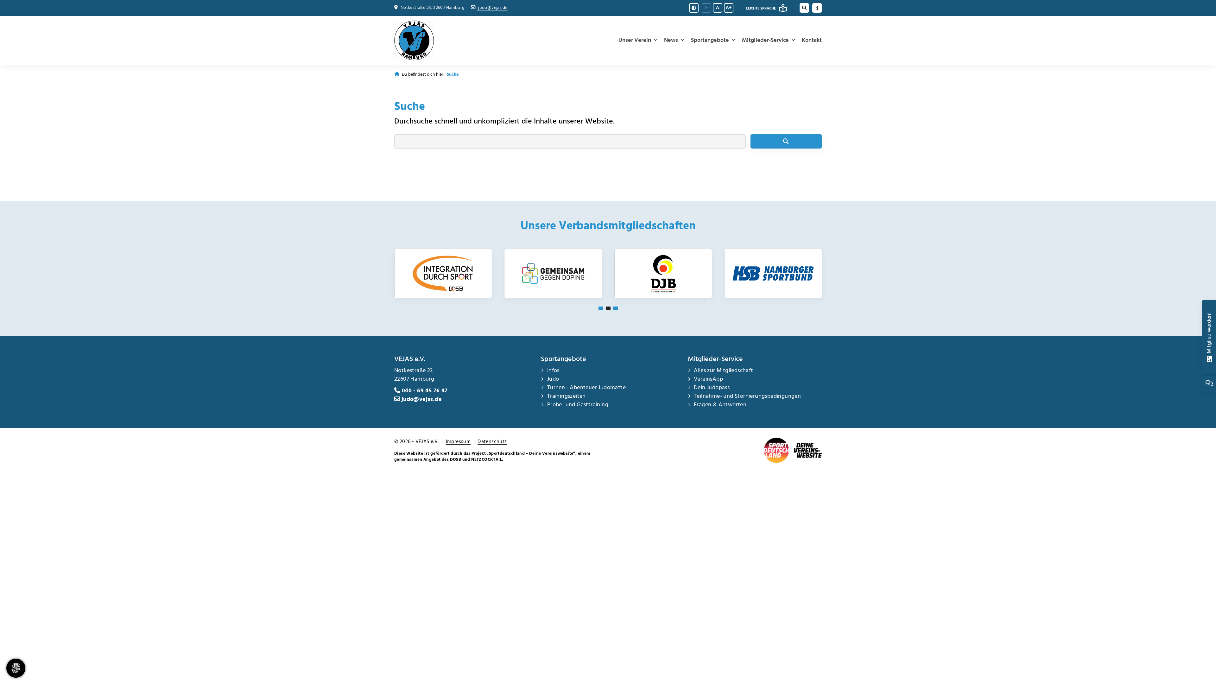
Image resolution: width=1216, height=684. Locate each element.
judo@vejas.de (492, 7)
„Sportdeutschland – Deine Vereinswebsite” (531, 453)
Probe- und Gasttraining (577, 404)
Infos (553, 370)
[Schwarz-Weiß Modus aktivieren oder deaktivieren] (694, 8)
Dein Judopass (712, 387)
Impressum (458, 442)
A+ (729, 7)
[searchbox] (570, 141)
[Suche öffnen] (804, 8)
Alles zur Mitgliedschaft (723, 370)
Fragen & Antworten (720, 404)
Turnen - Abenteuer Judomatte (586, 387)
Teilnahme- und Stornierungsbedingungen (748, 396)
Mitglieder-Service (765, 40)
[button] (601, 308)
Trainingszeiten (566, 396)
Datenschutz (492, 442)
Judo (553, 379)
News (671, 40)
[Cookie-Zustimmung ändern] (15, 668)
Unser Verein (634, 40)
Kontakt (812, 40)
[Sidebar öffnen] (817, 8)
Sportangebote (710, 40)
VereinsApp (708, 379)
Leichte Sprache (761, 8)
